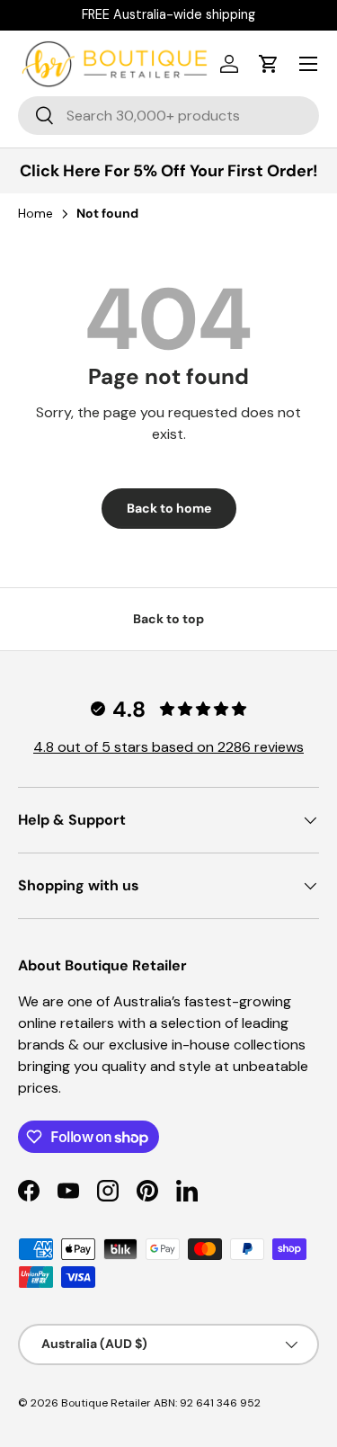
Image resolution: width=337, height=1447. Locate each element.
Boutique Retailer (106, 1403)
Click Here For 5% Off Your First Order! (169, 171)
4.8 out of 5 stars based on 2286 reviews (168, 746)
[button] (268, 64)
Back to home (169, 508)
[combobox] (168, 115)
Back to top (168, 619)
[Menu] (308, 64)
